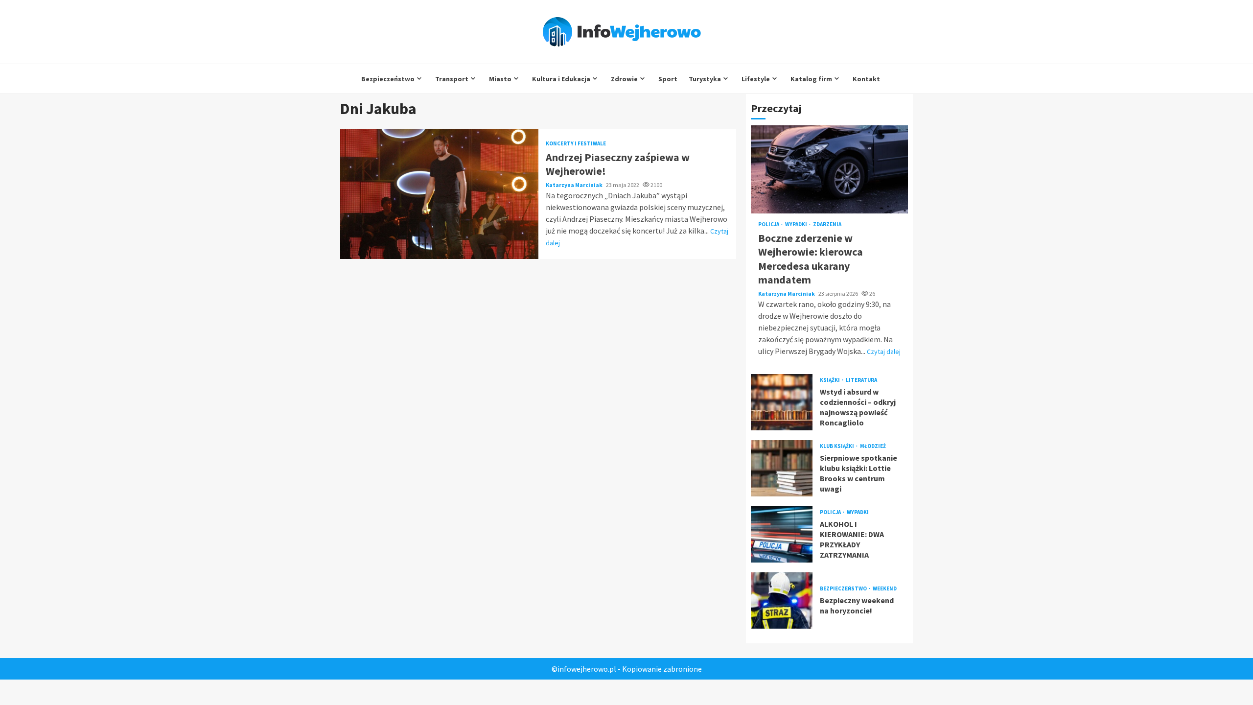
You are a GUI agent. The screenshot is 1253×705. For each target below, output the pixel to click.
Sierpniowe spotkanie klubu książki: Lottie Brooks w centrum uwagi (781, 468)
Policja (769, 224)
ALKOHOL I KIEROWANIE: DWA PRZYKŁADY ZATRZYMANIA (781, 534)
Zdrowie (624, 78)
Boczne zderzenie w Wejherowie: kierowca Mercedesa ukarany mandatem (829, 169)
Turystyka (705, 78)
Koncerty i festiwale (576, 143)
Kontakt (866, 78)
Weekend (885, 588)
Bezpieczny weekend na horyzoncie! (781, 600)
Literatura (861, 380)
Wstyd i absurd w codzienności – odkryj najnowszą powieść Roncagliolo (781, 402)
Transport (451, 78)
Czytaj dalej (884, 351)
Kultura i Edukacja (561, 78)
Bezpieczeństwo (388, 78)
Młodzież (873, 446)
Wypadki (796, 224)
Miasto (500, 78)
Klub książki (837, 446)
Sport (667, 78)
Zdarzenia (827, 224)
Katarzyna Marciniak (574, 184)
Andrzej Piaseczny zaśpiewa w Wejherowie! (439, 194)
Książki (830, 380)
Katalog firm (811, 78)
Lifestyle (756, 78)
